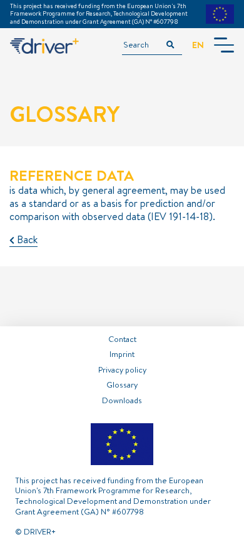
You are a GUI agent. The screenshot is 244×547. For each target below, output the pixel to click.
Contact (122, 338)
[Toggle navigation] (224, 45)
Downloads (122, 400)
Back (26, 239)
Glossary (122, 384)
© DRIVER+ (35, 531)
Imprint (122, 353)
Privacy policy (122, 369)
